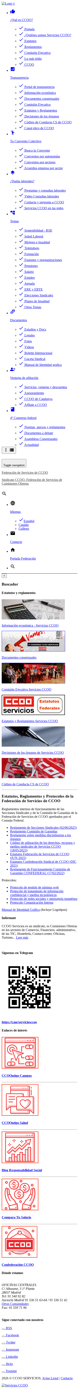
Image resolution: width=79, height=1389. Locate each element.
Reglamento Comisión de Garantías (33, 831)
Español (26, 521)
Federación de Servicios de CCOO (25, 472)
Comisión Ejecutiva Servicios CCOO (26, 689)
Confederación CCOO (18, 1264)
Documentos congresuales (19, 657)
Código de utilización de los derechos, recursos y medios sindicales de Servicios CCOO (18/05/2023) (42, 846)
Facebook (12, 1335)
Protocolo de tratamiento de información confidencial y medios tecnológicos (36, 893)
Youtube (11, 1371)
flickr (9, 1364)
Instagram (12, 1349)
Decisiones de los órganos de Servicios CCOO (33, 752)
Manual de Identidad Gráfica (21, 909)
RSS (8, 1328)
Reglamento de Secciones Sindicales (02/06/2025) (43, 827)
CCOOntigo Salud (15, 1123)
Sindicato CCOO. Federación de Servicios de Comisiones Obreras (32, 481)
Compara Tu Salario (16, 1217)
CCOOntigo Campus (17, 1075)
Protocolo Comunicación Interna (31, 902)
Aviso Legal (50, 1378)
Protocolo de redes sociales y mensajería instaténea (43, 899)
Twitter (10, 1342)
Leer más (22, 937)
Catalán (24, 525)
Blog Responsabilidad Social (22, 1170)
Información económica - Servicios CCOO (30, 625)
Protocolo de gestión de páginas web (34, 887)
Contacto (67, 1378)
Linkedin (11, 1356)
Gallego (24, 528)
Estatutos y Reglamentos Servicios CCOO (30, 721)
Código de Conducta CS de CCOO (25, 784)
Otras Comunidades (15, 1304)
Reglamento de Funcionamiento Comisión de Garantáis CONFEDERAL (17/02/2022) (40, 871)
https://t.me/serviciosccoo (19, 1022)
